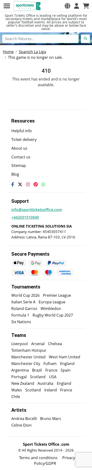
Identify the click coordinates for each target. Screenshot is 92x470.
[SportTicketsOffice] (28, 6)
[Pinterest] (35, 184)
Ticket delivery (24, 139)
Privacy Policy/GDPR (54, 460)
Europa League (52, 302)
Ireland (50, 390)
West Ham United (64, 357)
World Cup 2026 (25, 295)
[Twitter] (20, 184)
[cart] (86, 6)
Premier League (57, 295)
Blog (15, 174)
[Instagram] (28, 184)
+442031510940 (25, 217)
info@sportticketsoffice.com (36, 209)
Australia (45, 383)
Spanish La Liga (32, 51)
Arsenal (38, 343)
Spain (66, 370)
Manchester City (25, 363)
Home (8, 51)
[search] (85, 38)
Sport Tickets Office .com (46, 444)
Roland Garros (24, 308)
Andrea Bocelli (24, 418)
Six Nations (21, 321)
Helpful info (21, 130)
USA (52, 376)
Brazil (37, 370)
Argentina (20, 370)
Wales (16, 390)
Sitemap (18, 165)
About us (19, 148)
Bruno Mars (50, 418)
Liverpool (19, 343)
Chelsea (55, 343)
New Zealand (22, 383)
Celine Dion (21, 425)
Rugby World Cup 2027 (53, 315)
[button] (67, 6)
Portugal (19, 376)
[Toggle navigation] (7, 6)
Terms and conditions (38, 457)
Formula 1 (20, 315)
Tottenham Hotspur (28, 350)
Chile (15, 396)
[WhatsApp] (43, 184)
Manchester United (28, 357)
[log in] (76, 6)
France (51, 370)
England (67, 363)
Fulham (50, 363)
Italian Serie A (23, 302)
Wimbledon (51, 308)
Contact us (20, 157)
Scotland (38, 376)
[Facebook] (12, 184)
